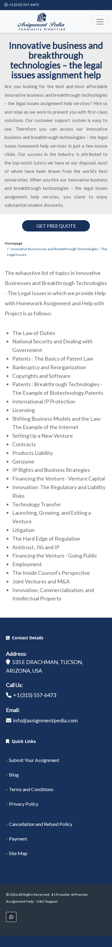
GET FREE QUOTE (56, 225)
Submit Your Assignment (34, 760)
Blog (14, 774)
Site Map (18, 853)
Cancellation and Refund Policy (40, 824)
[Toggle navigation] (100, 22)
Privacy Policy (23, 804)
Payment (18, 838)
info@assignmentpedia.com (45, 720)
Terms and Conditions (31, 789)
